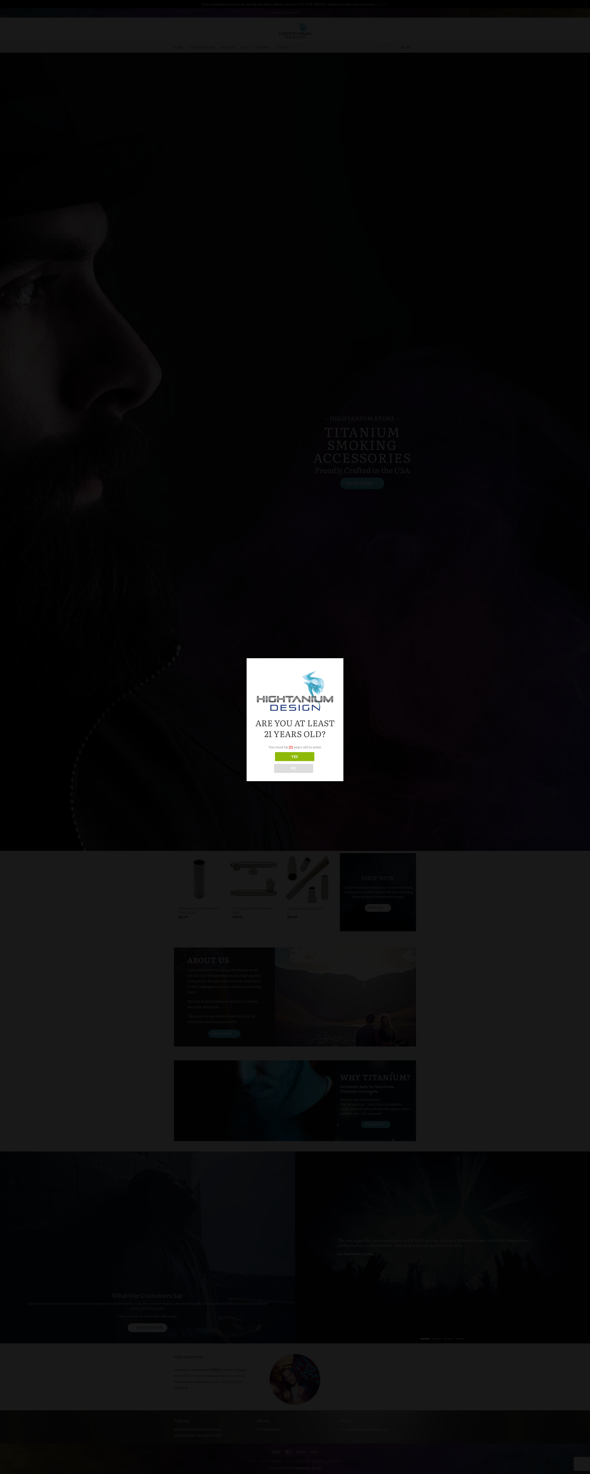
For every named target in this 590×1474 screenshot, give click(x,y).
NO (294, 768)
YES (294, 756)
